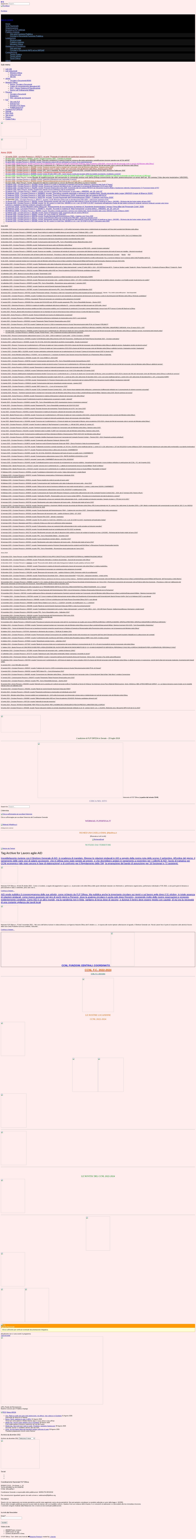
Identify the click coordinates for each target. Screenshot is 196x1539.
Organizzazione (11, 28)
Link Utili (8, 69)
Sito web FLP (15, 102)
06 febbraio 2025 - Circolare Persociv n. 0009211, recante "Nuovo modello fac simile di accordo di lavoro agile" (35, 480)
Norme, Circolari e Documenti (21, 84)
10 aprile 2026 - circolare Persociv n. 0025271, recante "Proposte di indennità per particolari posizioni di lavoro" (50, 157)
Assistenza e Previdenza (15, 46)
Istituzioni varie (15, 75)
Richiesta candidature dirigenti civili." (88, 270)
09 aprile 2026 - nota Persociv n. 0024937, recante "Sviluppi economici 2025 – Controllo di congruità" (38, 158)
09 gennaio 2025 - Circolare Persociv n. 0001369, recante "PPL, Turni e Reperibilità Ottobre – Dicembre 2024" (35, 536)
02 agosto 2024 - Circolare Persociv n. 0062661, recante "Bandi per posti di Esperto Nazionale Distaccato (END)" (36, 689)
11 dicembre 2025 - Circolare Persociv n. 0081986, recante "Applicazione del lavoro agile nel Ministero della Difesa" (36, 245)
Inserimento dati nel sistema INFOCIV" (13, 477)
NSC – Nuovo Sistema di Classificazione (25, 88)
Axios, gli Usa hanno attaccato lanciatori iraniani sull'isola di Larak (27, 1429)
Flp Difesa (4, 11)
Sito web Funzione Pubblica (21, 34)
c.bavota (53, 1537)
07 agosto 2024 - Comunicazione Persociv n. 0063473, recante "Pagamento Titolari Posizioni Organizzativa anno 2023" (38, 677)
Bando (124, 254)
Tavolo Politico (16, 54)
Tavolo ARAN (15, 56)
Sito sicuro (9, 115)
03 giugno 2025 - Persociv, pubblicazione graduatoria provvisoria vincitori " (90, 374)
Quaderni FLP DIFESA (13, 109)
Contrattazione (11, 52)
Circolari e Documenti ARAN (20, 80)
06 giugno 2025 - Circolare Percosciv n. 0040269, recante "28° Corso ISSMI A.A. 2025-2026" (29, 358)
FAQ (129, 254)
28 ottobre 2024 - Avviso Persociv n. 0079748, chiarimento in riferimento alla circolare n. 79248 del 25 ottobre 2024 (36, 631)
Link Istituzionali (11, 71)
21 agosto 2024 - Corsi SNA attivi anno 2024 (14, 665)
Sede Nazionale (11, 26)
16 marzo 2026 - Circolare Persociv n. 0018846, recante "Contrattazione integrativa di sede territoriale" (39, 172)
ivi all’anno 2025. (52, 264)
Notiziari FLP (15, 104)
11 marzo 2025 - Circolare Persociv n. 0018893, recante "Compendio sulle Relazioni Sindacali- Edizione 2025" (35, 440)
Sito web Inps (15, 48)
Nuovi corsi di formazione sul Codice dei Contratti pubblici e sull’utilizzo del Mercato (26, 617)
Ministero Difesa (16, 44)
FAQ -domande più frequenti (20, 98)
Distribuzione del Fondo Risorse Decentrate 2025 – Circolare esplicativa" (96, 339)
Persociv (8, 92)
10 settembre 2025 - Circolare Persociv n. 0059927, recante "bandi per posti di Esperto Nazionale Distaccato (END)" (36, 286)
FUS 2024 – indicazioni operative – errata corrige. (92, 575)
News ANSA (11, 1412)
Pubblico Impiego (12, 32)
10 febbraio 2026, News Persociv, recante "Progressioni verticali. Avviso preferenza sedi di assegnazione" (40, 189)
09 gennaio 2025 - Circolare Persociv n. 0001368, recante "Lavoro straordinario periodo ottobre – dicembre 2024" (36, 539)
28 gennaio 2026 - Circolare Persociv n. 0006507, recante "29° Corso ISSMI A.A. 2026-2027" (35, 214)
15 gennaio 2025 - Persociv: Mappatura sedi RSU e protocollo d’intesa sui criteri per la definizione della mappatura (36, 523)
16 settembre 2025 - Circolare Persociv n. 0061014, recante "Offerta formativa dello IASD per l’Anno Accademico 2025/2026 (39, 270)
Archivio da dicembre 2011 (9, 1438)
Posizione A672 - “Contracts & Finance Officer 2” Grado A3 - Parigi (161, 267)
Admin (8, 61)
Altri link (13, 77)
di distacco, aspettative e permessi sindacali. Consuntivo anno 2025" (28, 205)
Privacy (8, 117)
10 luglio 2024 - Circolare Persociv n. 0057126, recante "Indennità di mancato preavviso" (28, 701)
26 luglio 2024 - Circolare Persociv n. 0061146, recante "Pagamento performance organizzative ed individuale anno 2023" (38, 692)
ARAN (7, 79)
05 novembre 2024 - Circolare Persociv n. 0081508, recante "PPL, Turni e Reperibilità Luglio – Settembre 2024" (35, 612)
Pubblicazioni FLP (16, 107)
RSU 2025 (9, 113)
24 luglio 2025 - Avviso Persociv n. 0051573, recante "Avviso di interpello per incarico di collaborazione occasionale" (37, 315)
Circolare (116, 254)
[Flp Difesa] (5, 6)
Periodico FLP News (17, 106)
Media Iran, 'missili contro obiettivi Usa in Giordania (22, 1422)
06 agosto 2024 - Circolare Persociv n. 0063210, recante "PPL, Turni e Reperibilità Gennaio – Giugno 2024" (34, 681)
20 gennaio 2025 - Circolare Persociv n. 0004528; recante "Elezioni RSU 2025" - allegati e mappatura (32, 517)
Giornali (8, 111)
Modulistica (14, 96)
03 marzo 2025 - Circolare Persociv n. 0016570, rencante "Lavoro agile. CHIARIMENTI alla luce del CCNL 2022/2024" (37, 459)
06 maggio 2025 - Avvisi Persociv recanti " (36, 399)
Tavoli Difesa (15, 58)
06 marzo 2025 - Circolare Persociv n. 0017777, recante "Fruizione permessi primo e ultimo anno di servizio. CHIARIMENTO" (39, 450)
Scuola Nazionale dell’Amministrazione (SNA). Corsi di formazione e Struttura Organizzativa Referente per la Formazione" (57, 590)
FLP (7, 100)
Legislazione (10, 38)
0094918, (29, 563)
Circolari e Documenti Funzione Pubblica (26, 36)
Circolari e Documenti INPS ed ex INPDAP (27, 50)
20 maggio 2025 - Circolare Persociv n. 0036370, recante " (34, 386)
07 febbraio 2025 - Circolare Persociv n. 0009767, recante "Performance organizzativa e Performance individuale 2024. (37, 475)
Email (3, 1516)
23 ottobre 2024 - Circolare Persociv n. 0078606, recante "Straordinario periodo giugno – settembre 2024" (33, 641)
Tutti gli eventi (5, 1335)
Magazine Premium (35, 1537)
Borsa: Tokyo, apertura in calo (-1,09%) (18, 1419)
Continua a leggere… (8, 891)
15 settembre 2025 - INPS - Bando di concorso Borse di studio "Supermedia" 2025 (26, 273)
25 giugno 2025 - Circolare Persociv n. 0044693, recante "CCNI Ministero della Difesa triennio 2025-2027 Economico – (37, 339)
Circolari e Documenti (18, 94)
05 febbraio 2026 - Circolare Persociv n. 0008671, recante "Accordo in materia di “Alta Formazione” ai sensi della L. (54, 191)
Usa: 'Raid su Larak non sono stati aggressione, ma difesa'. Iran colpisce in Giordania (33, 1416)
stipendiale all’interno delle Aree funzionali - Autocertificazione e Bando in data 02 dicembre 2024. (39, 584)
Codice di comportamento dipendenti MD (25, 86)
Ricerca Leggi (15, 40)
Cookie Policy (10, 119)
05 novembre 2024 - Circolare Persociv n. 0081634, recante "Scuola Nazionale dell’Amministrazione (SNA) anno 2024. (37, 615)
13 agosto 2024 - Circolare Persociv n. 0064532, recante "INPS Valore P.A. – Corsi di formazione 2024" (32, 671)
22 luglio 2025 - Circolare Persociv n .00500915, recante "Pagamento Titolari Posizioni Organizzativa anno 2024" (36, 321)
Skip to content (7, 20)
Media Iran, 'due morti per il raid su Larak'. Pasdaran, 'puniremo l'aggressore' (30, 1426)
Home (7, 24)
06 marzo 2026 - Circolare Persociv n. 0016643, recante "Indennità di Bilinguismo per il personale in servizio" (41, 179)
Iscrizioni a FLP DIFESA (15, 30)
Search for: (4, 4)
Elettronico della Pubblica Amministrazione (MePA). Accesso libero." (22, 619)
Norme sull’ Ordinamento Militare (22, 90)
